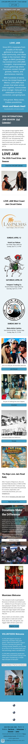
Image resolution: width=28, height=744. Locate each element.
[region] (14, 4)
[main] (14, 75)
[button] (2, 10)
